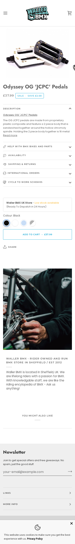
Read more (10, 135)
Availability (17, 155)
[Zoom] (12, 70)
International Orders (24, 173)
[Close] (71, 523)
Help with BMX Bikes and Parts (30, 146)
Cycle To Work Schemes (25, 182)
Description (12, 108)
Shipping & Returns (22, 164)
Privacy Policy (35, 538)
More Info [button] (10, 504)
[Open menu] (9, 13)
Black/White (32, 223)
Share (12, 247)
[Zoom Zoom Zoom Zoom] (37, 53)
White (15, 223)
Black (6, 223)
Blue (23, 223)
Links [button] (7, 493)
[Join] (69, 471)
